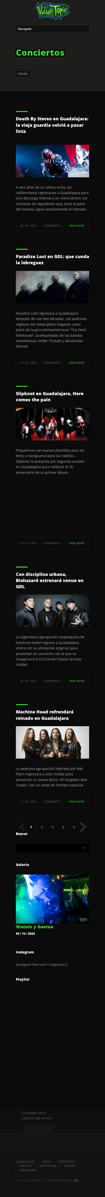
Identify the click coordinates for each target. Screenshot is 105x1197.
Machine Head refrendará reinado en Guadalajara (45, 715)
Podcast (26, 1166)
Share (23, 74)
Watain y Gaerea (34, 927)
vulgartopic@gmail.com (36, 1118)
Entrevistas (48, 1166)
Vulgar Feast (25, 1161)
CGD (76, 1180)
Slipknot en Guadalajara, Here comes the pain (50, 396)
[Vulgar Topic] (52, 12)
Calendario (28, 1170)
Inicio (46, 1161)
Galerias (70, 1166)
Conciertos (66, 1161)
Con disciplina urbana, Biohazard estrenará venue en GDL (50, 580)
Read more (76, 225)
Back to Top (90, 15)
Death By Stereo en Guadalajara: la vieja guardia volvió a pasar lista (52, 125)
